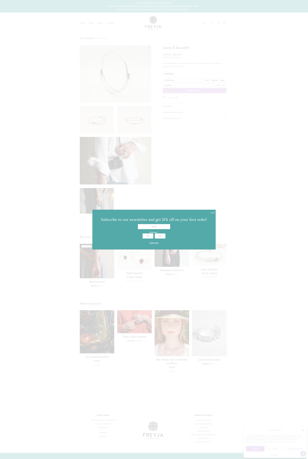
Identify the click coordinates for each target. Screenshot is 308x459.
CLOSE (212, 213)
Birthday (154, 232)
